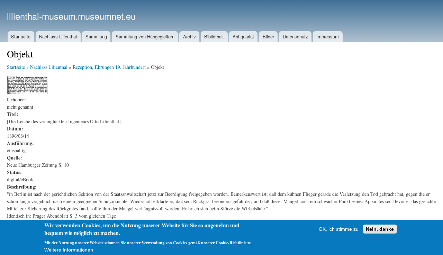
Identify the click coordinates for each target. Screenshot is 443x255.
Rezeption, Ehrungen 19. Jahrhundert (109, 67)
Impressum (327, 36)
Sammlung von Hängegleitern (145, 36)
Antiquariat (243, 36)
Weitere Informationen (68, 250)
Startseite (20, 36)
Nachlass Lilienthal (58, 36)
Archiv (189, 36)
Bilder (268, 36)
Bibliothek (214, 36)
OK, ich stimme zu (339, 229)
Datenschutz (295, 36)
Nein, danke (380, 229)
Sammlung (96, 36)
